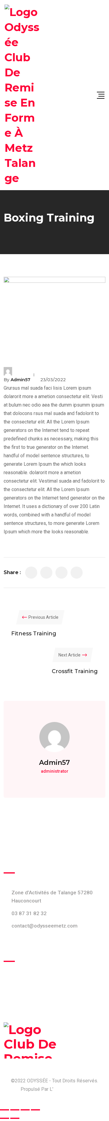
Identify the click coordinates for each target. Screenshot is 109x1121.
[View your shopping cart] (88, 95)
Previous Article (43, 617)
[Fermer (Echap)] (35, 1109)
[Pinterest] (77, 573)
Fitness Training (33, 633)
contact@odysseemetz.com (45, 926)
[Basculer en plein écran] (14, 1109)
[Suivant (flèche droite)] (14, 1118)
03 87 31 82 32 (29, 913)
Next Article (69, 655)
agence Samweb (71, 1089)
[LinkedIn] (61, 573)
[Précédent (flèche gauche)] (4, 1118)
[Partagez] (25, 1109)
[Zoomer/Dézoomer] (4, 1109)
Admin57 (20, 379)
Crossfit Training (75, 671)
